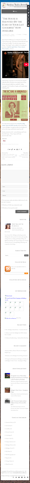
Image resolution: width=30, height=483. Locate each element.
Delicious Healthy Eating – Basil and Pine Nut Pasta (17, 338)
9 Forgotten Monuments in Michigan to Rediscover (17, 359)
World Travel (9, 464)
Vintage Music (12, 35)
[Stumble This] (17, 149)
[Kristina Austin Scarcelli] (15, 5)
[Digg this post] (14, 149)
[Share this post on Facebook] (8, 149)
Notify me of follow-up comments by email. (12, 205)
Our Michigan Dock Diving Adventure (19, 355)
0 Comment (19, 34)
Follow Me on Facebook (17, 280)
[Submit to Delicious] (12, 149)
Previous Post (8, 155)
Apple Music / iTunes (16, 47)
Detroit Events (9, 432)
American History (10, 422)
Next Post (23, 155)
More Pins (18, 318)
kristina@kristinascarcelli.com (19, 472)
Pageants (8, 458)
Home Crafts (9, 438)
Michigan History (10, 445)
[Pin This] (21, 149)
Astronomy (8, 425)
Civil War (8, 429)
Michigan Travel (9, 448)
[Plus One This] (19, 149)
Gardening (8, 435)
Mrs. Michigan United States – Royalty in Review (16, 329)
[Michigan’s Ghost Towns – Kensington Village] (7, 390)
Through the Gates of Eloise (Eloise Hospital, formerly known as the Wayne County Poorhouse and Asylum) (19, 377)
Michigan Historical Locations (13, 144)
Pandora (7, 48)
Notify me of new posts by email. (10, 208)
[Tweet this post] (10, 149)
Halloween (5, 144)
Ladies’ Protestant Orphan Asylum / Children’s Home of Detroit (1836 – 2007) (19, 402)
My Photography (9, 454)
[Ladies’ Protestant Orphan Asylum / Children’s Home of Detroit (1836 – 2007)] (7, 401)
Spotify (9, 47)
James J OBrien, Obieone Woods (13, 350)
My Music (7, 35)
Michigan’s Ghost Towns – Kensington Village (16, 360)
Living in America (9, 441)
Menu (15, 11)
